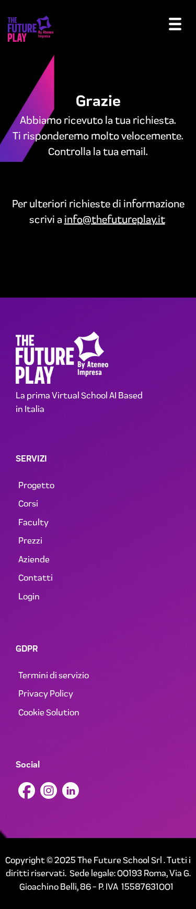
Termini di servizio (53, 675)
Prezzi (30, 540)
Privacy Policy (45, 693)
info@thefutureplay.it (114, 219)
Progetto (36, 485)
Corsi (28, 503)
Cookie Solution (48, 712)
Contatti (35, 577)
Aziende (34, 559)
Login (29, 596)
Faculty (33, 522)
